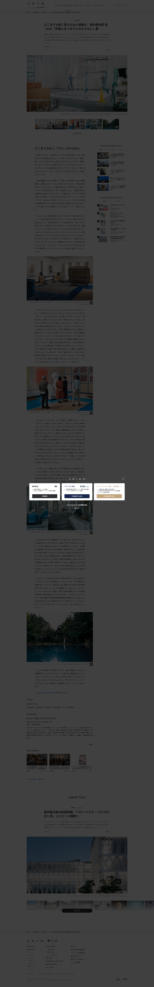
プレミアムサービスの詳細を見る (77, 505)
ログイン (77, 508)
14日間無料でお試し (77, 496)
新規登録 (44, 496)
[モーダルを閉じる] (123, 478)
